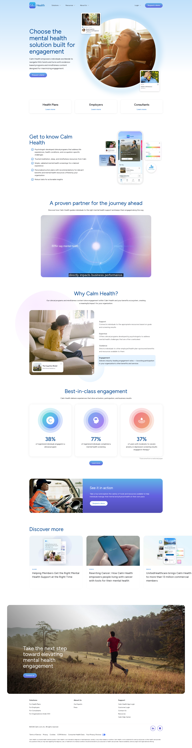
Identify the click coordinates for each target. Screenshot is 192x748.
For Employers (34, 707)
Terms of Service (35, 735)
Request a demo (154, 5)
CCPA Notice (61, 735)
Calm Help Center (124, 717)
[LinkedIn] (153, 728)
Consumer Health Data (76, 735)
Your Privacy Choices (93, 735)
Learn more (96, 463)
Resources (122, 714)
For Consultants (35, 711)
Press (75, 707)
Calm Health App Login (126, 704)
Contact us (30, 675)
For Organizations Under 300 (39, 714)
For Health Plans (35, 704)
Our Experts (78, 704)
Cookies (52, 735)
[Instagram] (160, 728)
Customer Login (124, 707)
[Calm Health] (37, 5)
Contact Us (122, 711)
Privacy (45, 735)
